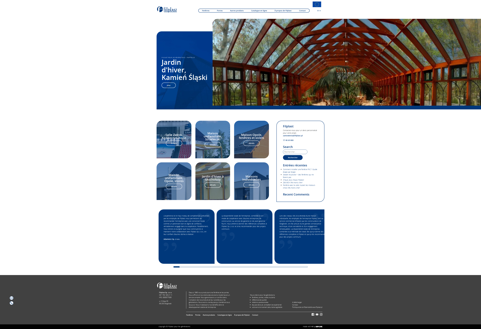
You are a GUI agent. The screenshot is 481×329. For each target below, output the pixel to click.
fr (318, 10)
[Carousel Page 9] (225, 267)
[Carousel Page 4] (195, 267)
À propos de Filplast (283, 10)
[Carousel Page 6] (207, 267)
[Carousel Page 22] (304, 267)
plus (168, 85)
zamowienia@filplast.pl (293, 135)
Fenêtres (205, 10)
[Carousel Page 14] (256, 267)
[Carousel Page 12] (244, 267)
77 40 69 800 (288, 140)
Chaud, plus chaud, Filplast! (293, 180)
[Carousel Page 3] (189, 267)
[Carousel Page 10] (231, 267)
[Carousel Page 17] (274, 267)
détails (174, 143)
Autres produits (237, 10)
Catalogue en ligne (259, 10)
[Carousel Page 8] (219, 267)
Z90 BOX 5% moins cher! (293, 182)
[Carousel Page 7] (213, 267)
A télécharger (297, 302)
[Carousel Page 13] (250, 267)
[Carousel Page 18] (280, 267)
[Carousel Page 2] (183, 267)
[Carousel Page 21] (298, 267)
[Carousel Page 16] (268, 267)
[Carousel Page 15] (262, 267)
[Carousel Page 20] (292, 267)
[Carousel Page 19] (286, 267)
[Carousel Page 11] (237, 267)
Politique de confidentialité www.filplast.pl (307, 307)
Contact (302, 10)
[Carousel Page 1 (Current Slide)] (176, 267)
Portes (220, 10)
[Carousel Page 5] (201, 267)
